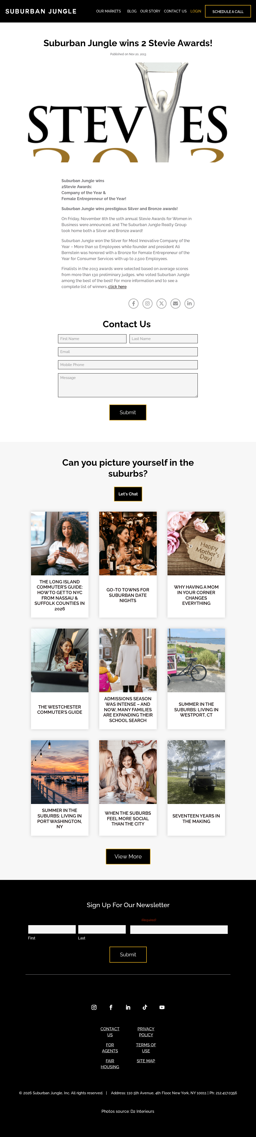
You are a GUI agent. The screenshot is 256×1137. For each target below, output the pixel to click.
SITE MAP (146, 1061)
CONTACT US (175, 11)
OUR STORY (150, 11)
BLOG (131, 11)
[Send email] (175, 304)
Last (81, 938)
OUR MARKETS (108, 11)
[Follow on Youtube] (162, 1007)
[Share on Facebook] (133, 304)
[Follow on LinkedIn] (128, 1007)
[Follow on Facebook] (111, 1007)
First (31, 938)
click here (117, 286)
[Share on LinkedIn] (189, 304)
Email (143, 919)
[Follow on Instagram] (94, 1007)
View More (128, 856)
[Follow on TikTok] (145, 1007)
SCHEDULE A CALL (228, 12)
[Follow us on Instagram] (147, 304)
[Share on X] (161, 304)
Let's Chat (128, 494)
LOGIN (195, 11)
